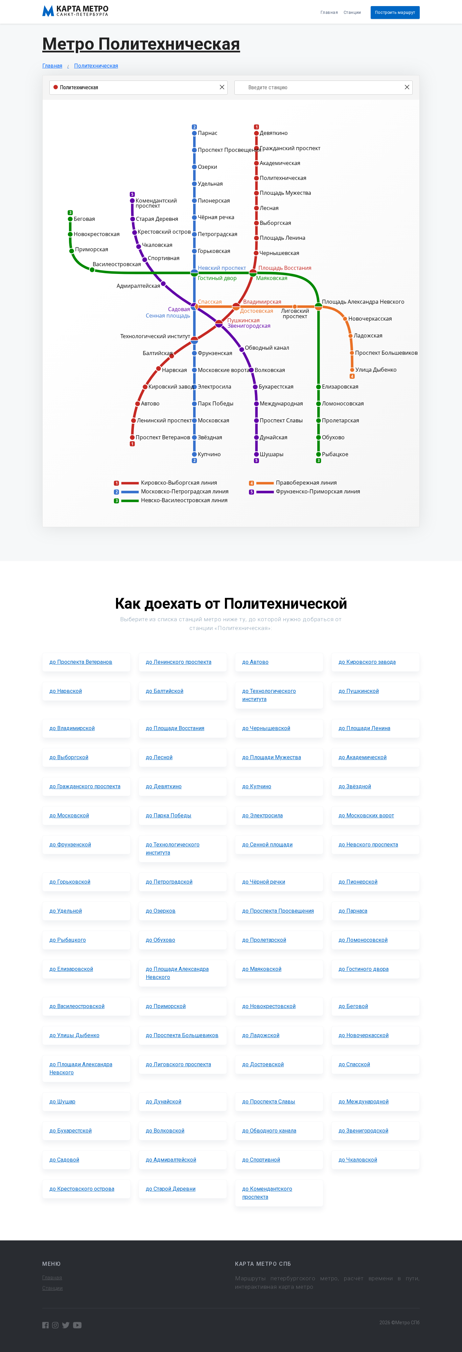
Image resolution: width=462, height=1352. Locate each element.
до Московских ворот (366, 815)
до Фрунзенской (70, 844)
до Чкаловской (358, 1160)
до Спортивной (261, 1160)
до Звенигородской (363, 1130)
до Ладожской (260, 1035)
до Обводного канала (269, 1130)
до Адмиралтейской (171, 1160)
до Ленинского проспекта (178, 662)
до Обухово (160, 940)
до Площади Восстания (175, 728)
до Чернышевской (266, 728)
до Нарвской (65, 691)
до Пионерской (358, 882)
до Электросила (262, 815)
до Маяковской (261, 969)
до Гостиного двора (364, 969)
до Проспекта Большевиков (182, 1035)
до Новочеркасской (364, 1035)
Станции (352, 12)
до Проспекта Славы (268, 1101)
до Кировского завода (367, 662)
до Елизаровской (71, 969)
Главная (329, 12)
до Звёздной (355, 786)
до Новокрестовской (269, 1006)
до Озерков (161, 911)
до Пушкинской (359, 691)
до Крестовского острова (81, 1189)
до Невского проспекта (368, 844)
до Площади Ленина (364, 728)
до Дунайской (163, 1101)
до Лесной (159, 757)
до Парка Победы (168, 815)
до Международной (364, 1101)
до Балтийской (164, 691)
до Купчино (256, 786)
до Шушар (62, 1101)
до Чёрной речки (263, 882)
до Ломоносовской (363, 940)
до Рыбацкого (67, 940)
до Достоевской (263, 1064)
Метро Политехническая (141, 44)
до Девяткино (164, 786)
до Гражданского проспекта (84, 786)
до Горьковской (69, 882)
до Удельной (65, 911)
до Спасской (354, 1064)
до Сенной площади (267, 844)
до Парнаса (353, 911)
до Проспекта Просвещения (278, 911)
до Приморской (166, 1006)
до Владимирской (72, 728)
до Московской (69, 815)
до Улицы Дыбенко (74, 1035)
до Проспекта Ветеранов (80, 662)
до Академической (363, 757)
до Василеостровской (77, 1006)
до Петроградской (169, 882)
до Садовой (64, 1160)
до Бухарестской (70, 1130)
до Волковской (165, 1130)
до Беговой (353, 1006)
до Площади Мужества (271, 757)
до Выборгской (68, 757)
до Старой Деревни (170, 1189)
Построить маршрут (395, 12)
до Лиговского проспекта (178, 1064)
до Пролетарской (264, 940)
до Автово (255, 662)
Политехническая (96, 66)
